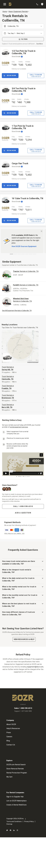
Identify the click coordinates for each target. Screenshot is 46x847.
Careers (9, 737)
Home (4, 12)
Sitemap (9, 824)
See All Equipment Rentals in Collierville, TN (16, 310)
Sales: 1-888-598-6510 (23, 708)
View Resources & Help (24, 639)
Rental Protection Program (16, 773)
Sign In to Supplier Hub (15, 797)
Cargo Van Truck (20, 163)
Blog (8, 741)
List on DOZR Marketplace (16, 801)
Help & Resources (13, 728)
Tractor (25, 271)
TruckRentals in (8, 368)
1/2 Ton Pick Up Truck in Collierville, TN (23, 52)
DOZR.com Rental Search (16, 765)
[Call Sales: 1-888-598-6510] (38, 4)
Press (8, 733)
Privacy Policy (29, 821)
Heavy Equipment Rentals (18, 12)
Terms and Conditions (14, 821)
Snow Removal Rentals (15, 769)
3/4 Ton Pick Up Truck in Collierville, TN (23, 89)
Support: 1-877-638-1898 (23, 711)
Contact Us (10, 745)
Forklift (25, 285)
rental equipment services (19, 427)
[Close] (41, 231)
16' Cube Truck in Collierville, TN (27, 198)
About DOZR (11, 724)
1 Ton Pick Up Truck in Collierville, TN (22, 127)
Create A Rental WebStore (16, 805)
